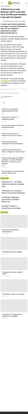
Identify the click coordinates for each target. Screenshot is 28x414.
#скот (8, 93)
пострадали (5, 81)
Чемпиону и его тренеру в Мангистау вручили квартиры (13, 192)
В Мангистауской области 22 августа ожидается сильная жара (13, 151)
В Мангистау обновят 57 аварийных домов (10, 118)
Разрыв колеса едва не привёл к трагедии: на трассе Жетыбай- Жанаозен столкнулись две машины (13, 161)
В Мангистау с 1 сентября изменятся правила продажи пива (13, 184)
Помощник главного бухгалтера (13, 294)
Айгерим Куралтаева (8, 96)
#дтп (5, 93)
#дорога (16, 93)
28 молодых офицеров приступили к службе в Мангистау (10, 199)
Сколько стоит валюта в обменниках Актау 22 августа (12, 134)
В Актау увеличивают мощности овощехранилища (13, 126)
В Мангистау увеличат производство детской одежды (12, 143)
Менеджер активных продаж (12, 252)
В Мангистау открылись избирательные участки (10, 110)
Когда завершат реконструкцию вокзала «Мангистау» (13, 172)
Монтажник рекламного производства (10, 231)
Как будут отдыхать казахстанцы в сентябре (11, 207)
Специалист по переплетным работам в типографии (12, 315)
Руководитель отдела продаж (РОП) (12, 273)
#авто (2, 93)
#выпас (12, 93)
